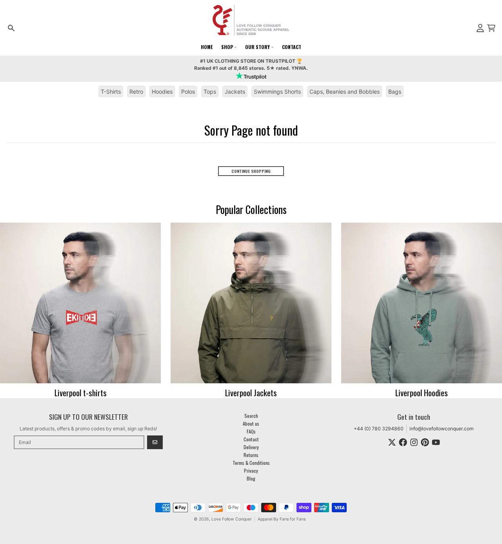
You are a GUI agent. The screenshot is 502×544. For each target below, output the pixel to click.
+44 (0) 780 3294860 (379, 429)
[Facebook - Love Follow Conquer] (403, 442)
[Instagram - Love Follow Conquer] (414, 442)
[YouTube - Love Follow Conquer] (436, 442)
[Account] (480, 28)
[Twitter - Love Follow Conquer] (392, 442)
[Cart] (491, 28)
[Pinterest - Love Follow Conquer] (425, 442)
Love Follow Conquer (231, 519)
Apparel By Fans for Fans (282, 519)
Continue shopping (251, 171)
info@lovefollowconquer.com (441, 429)
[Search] (11, 28)
